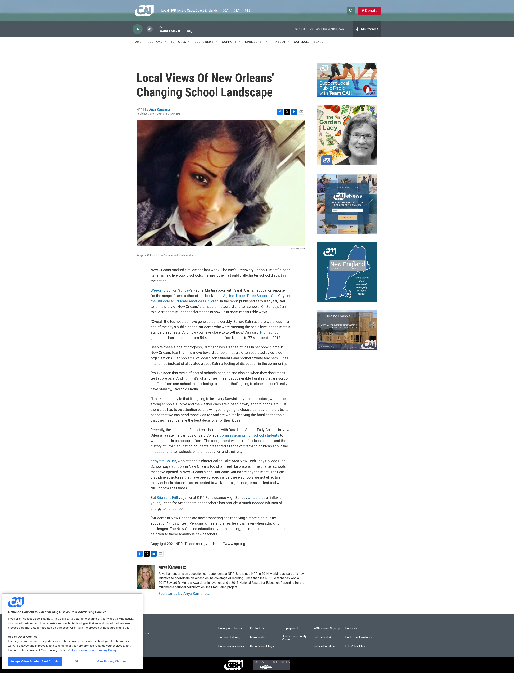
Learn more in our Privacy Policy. (94, 650)
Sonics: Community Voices (294, 638)
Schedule (302, 41)
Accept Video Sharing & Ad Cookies (35, 661)
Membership (258, 637)
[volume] (149, 29)
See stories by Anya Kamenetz (184, 593)
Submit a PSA (322, 637)
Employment (290, 628)
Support (229, 41)
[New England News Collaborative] (347, 272)
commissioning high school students (249, 435)
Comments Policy (229, 637)
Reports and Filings (262, 646)
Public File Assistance (358, 637)
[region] (72, 631)
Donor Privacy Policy (231, 646)
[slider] (156, 29)
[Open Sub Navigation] (165, 41)
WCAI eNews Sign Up (327, 628)
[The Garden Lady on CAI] (347, 135)
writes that (256, 497)
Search (320, 41)
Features (178, 41)
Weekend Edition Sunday (170, 290)
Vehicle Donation (324, 646)
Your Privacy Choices (111, 661)
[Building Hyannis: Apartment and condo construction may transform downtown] (347, 330)
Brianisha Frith (168, 497)
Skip (78, 661)
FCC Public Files (355, 646)
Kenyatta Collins (163, 461)
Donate (371, 10)
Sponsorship (256, 41)
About (280, 41)
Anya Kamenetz (159, 110)
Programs (153, 41)
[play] (137, 29)
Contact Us (257, 628)
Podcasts (351, 628)
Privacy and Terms (230, 628)
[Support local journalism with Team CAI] (347, 80)
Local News (204, 41)
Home (137, 41)
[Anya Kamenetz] (146, 577)
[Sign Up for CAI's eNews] (347, 204)
